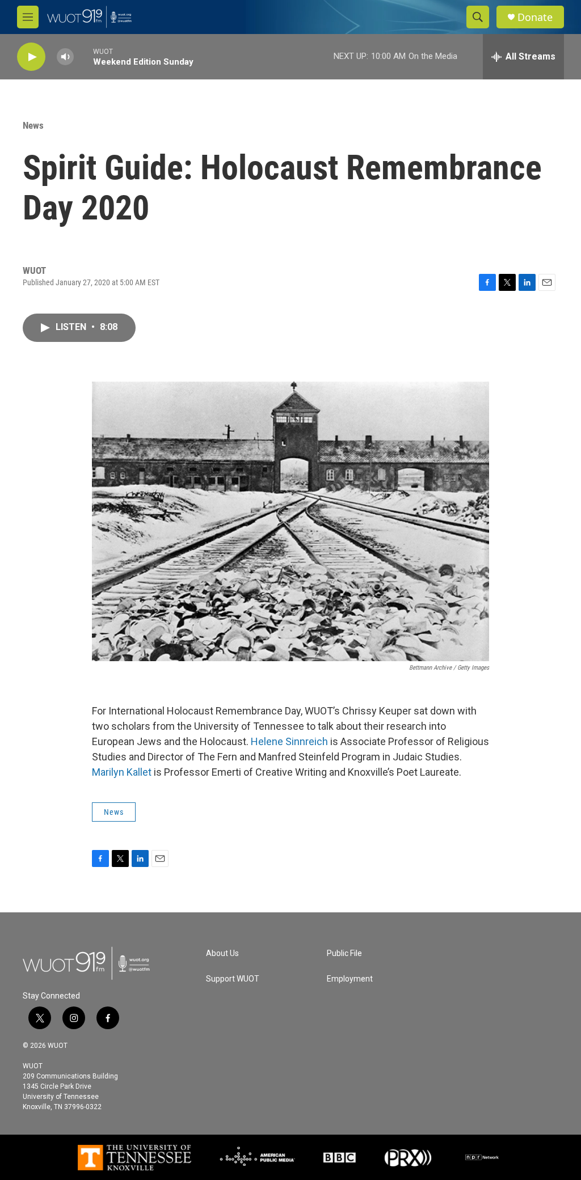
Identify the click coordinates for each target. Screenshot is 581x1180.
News (33, 125)
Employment (350, 979)
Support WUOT (232, 979)
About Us (222, 953)
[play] (31, 57)
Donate (535, 17)
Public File (344, 953)
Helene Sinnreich (289, 741)
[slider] (83, 56)
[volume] (65, 57)
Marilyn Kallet (121, 772)
